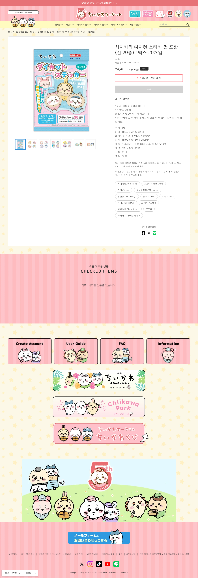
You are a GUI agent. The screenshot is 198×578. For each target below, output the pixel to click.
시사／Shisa (168, 196)
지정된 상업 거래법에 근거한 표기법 (54, 554)
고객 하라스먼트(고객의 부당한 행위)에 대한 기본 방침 (164, 554)
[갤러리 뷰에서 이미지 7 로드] (91, 144)
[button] (58, 25)
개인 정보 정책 (27, 554)
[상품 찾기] (187, 25)
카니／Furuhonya (126, 202)
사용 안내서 (92, 554)
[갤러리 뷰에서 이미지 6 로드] (79, 144)
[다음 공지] (189, 3)
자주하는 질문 (108, 554)
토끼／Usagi (124, 190)
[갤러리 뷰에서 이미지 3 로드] (44, 144)
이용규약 (13, 554)
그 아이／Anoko (148, 202)
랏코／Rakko (149, 196)
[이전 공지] (8, 3)
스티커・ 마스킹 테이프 (129, 215)
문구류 (149, 209)
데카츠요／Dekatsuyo (128, 209)
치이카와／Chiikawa (127, 183)
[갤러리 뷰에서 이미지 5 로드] (67, 144)
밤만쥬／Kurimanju (127, 196)
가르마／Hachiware (153, 183)
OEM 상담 (130, 554)
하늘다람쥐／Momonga (147, 190)
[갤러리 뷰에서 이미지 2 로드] (32, 144)
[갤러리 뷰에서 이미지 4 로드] (55, 144)
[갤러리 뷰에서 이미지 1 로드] (20, 144)
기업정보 (79, 554)
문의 (120, 554)
